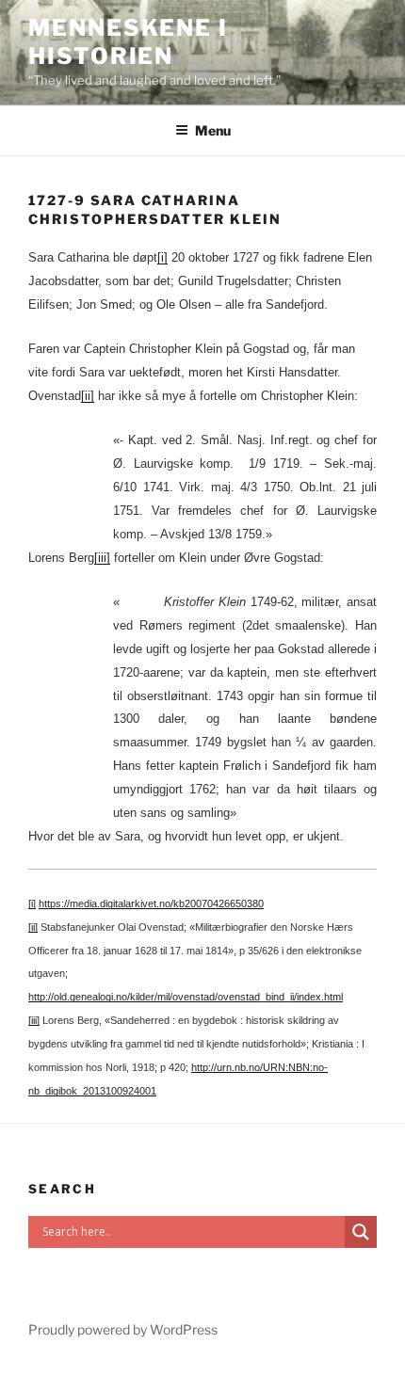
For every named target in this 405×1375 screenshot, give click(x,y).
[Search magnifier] (361, 1232)
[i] (162, 257)
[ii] (87, 396)
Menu (213, 130)
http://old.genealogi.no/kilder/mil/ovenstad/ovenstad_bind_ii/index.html (185, 996)
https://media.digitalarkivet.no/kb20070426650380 (151, 903)
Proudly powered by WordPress (123, 1329)
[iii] (102, 558)
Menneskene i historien (128, 42)
